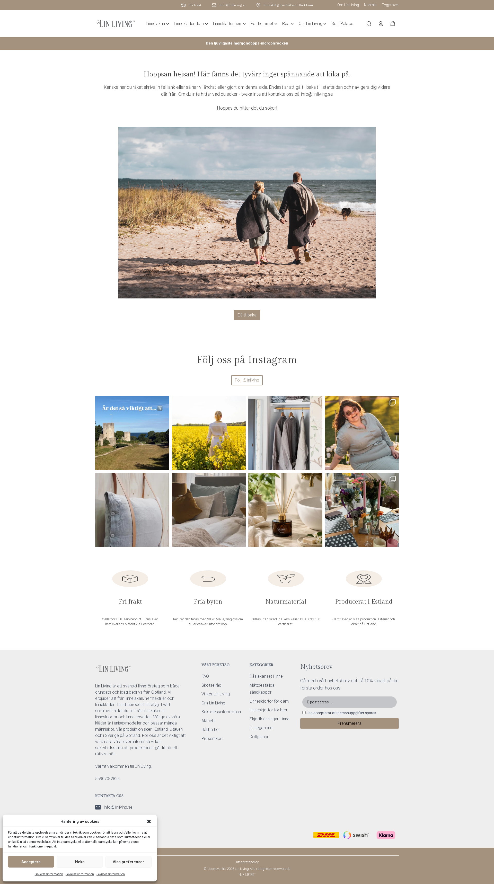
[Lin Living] (246, 874)
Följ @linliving (247, 380)
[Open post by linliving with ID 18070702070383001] (132, 510)
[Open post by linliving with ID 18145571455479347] (285, 510)
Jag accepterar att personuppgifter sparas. (341, 713)
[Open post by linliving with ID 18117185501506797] (209, 433)
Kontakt (370, 5)
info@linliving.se (118, 807)
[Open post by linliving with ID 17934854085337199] (362, 510)
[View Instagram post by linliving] (164, 464)
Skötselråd (211, 685)
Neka (80, 862)
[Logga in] (381, 24)
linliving (131, 402)
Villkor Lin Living (215, 694)
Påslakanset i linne (266, 676)
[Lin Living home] (115, 24)
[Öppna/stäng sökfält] (369, 24)
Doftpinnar (259, 736)
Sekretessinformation (49, 874)
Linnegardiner (262, 727)
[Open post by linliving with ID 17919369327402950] (362, 433)
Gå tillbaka (247, 315)
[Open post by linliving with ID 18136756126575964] (285, 433)
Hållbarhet (210, 729)
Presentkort (212, 738)
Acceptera (31, 862)
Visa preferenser (128, 862)
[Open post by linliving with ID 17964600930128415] (209, 510)
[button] (149, 821)
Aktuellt (208, 720)
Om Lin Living (348, 5)
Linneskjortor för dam (269, 701)
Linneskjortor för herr (268, 710)
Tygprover (390, 5)
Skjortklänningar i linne (269, 719)
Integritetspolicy (247, 862)
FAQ (205, 676)
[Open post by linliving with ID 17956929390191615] (132, 433)
